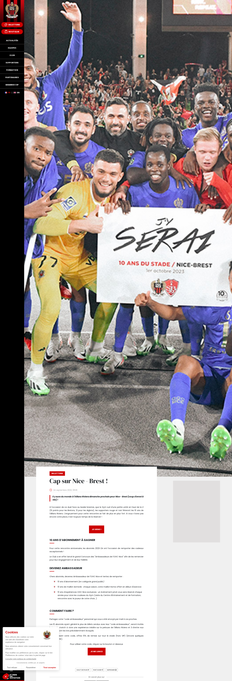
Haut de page (82, 670)
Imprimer (111, 670)
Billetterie (14, 24)
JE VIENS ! (96, 529)
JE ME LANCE (96, 651)
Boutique (13, 31)
